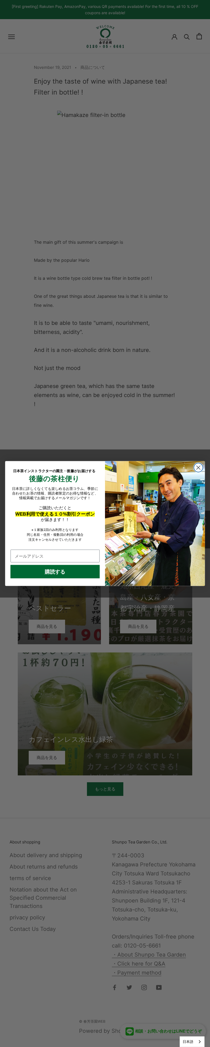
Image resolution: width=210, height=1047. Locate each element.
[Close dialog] (198, 467)
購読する (55, 571)
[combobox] (192, 1041)
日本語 (188, 1041)
